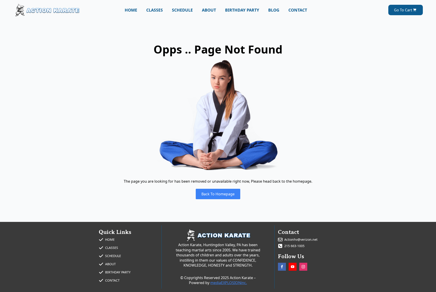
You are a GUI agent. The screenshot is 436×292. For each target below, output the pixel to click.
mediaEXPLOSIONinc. (228, 282)
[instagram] (303, 267)
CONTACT (297, 10)
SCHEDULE (182, 10)
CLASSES (154, 10)
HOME (131, 10)
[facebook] (282, 267)
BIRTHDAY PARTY (242, 10)
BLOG (273, 10)
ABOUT (209, 10)
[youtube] (293, 267)
